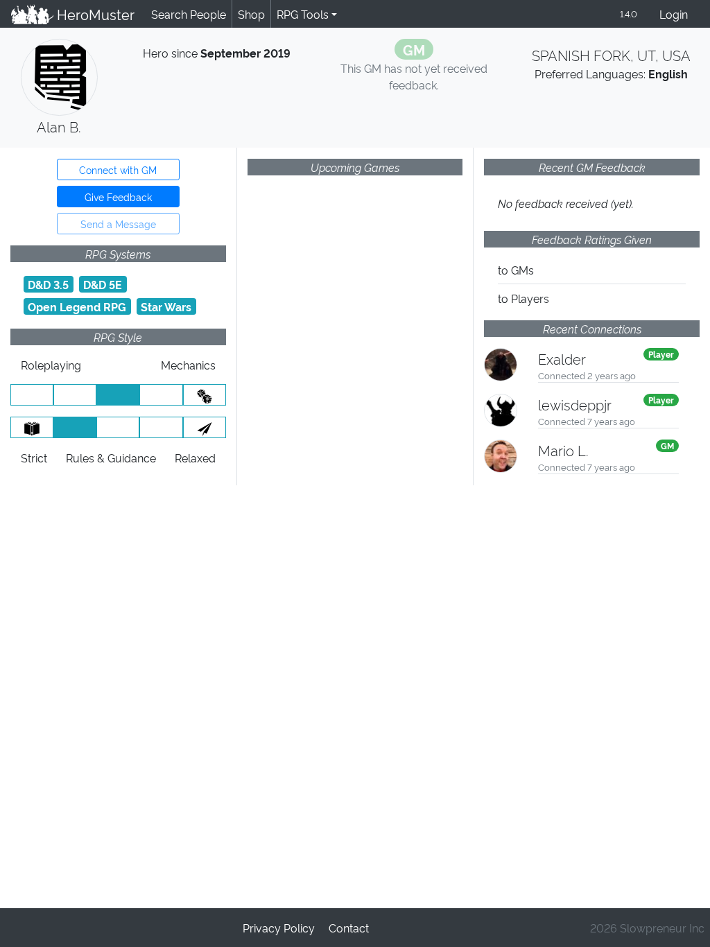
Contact (349, 927)
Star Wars (166, 306)
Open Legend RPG (77, 306)
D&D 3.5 (48, 284)
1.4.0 (628, 13)
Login (673, 13)
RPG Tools (303, 13)
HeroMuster (94, 14)
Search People (188, 13)
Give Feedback (118, 196)
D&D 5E (102, 284)
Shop (251, 13)
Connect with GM (118, 169)
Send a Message (118, 223)
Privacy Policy (279, 927)
